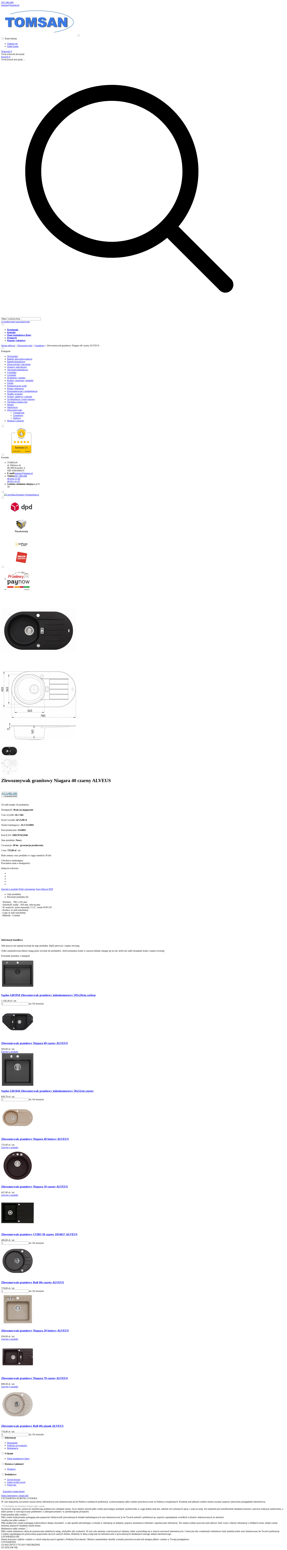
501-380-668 (7, 2)
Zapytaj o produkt (9, 889)
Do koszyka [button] (38, 1003)
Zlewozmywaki (14, 410)
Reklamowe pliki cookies (13, 1528)
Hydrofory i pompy (16, 377)
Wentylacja (12, 407)
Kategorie (5, 351)
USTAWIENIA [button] (8, 1542)
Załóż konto (13, 46)
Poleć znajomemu (27, 889)
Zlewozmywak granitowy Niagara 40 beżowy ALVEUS (35, 1139)
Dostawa (11, 1469)
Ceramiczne (18, 412)
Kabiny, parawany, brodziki (20, 380)
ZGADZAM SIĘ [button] (9, 1547)
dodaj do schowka (9, 868)
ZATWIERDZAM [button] (10, 1536)
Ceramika (11, 372)
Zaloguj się (12, 43)
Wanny (10, 404)
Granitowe (18, 415)
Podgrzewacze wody (17, 386)
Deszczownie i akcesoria (18, 364)
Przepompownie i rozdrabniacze (22, 391)
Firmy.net (11, 1485)
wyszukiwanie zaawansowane (15, 321)
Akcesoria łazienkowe (17, 369)
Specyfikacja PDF (44, 889)
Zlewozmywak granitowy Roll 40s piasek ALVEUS (32, 1425)
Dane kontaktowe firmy (18, 1458)
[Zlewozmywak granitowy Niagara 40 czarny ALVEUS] (38, 667)
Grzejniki (11, 375)
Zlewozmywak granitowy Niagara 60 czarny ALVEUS (34, 1043)
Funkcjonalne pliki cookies (14, 1514)
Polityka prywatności (17, 1445)
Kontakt (5, 457)
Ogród (10, 383)
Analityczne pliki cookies (13, 1520)
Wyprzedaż (12, 356)
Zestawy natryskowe (17, 367)
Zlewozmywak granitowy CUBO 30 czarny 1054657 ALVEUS (39, 1234)
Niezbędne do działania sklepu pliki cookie (24, 1506)
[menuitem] (132, 329)
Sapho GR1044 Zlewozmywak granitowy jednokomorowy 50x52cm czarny (47, 1090)
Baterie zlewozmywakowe (19, 359)
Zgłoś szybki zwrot (16, 1482)
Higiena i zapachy (15, 420)
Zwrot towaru (13, 1479)
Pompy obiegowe (15, 388)
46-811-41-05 (13, 481)
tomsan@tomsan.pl (10, 5)
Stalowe (17, 418)
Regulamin (12, 1443)
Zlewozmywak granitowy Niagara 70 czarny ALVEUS (34, 1378)
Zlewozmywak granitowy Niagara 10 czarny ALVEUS (34, 1186)
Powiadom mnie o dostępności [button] (15, 863)
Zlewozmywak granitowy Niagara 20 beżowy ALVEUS (35, 1330)
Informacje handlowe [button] (12, 940)
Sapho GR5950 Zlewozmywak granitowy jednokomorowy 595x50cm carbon (48, 995)
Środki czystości (15, 394)
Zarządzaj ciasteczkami (14, 1491)
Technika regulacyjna (17, 402)
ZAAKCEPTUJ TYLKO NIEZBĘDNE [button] (20, 1544)
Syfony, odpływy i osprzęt (19, 396)
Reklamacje (12, 1448)
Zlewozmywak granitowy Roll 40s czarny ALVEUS (32, 1282)
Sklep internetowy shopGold (14, 1495)
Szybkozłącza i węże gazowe (21, 399)
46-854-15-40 (13, 478)
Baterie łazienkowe (16, 361)
